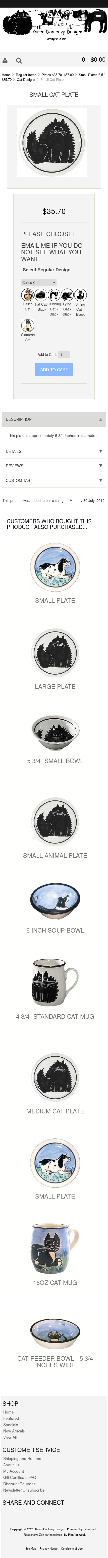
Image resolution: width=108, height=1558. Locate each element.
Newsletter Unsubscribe (24, 1490)
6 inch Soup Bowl (55, 930)
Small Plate (55, 600)
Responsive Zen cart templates (43, 1534)
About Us (11, 1464)
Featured (11, 1418)
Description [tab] (19, 419)
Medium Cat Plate (55, 1110)
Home (6, 74)
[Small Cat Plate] (52, 141)
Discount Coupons (19, 1483)
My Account (13, 1471)
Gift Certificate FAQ (19, 1477)
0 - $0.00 (93, 59)
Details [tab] (13, 451)
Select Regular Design (47, 269)
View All (10, 1437)
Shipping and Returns (22, 1458)
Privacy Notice (49, 1548)
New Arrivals (14, 1430)
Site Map (30, 1548)
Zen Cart (90, 1529)
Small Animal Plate (55, 855)
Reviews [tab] (14, 465)
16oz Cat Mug (55, 1282)
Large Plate (55, 686)
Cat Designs (26, 79)
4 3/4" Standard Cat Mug (55, 1016)
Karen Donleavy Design (49, 1529)
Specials (10, 1424)
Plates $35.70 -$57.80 (58, 74)
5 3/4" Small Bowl (55, 760)
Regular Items (26, 74)
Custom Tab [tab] (18, 480)
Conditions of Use (72, 1548)
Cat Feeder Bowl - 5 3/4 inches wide (55, 1361)
